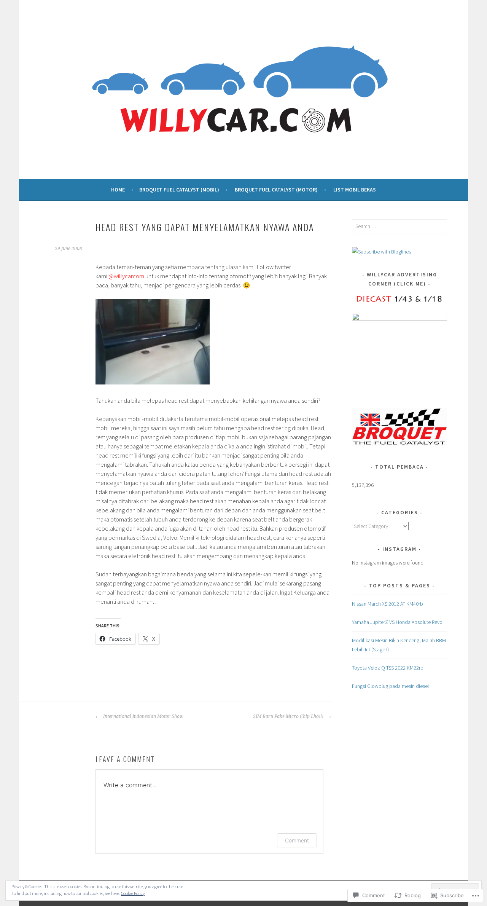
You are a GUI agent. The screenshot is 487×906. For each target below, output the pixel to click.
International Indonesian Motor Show (142, 716)
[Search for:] (399, 226)
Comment (297, 840)
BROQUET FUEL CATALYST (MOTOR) (276, 189)
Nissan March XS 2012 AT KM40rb (387, 603)
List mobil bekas (354, 189)
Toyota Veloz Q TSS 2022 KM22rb (387, 667)
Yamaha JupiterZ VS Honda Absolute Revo (397, 622)
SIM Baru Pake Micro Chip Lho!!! (289, 716)
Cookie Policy (133, 893)
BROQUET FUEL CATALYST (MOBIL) (179, 189)
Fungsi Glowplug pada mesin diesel (390, 686)
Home (118, 189)
